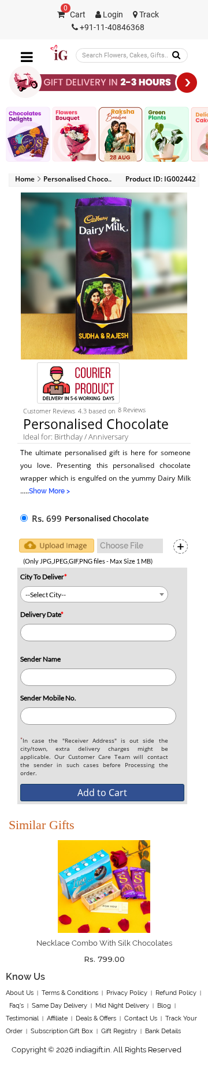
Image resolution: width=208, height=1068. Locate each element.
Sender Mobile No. (48, 697)
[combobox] (94, 594)
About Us (20, 993)
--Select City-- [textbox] (45, 594)
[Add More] (180, 546)
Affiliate (57, 1018)
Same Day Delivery (59, 1005)
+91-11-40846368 (111, 27)
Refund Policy (175, 993)
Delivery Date (42, 614)
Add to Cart (102, 792)
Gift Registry (119, 1031)
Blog (164, 1005)
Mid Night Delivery (122, 1005)
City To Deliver (43, 576)
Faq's (16, 1005)
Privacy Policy (126, 993)
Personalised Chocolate (106, 518)
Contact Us (140, 1018)
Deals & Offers (96, 1018)
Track (148, 14)
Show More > (49, 491)
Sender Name (40, 659)
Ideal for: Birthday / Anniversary (75, 436)
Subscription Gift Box (62, 1031)
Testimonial (22, 1018)
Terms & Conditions (70, 993)
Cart (75, 14)
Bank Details (163, 1031)
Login (112, 14)
